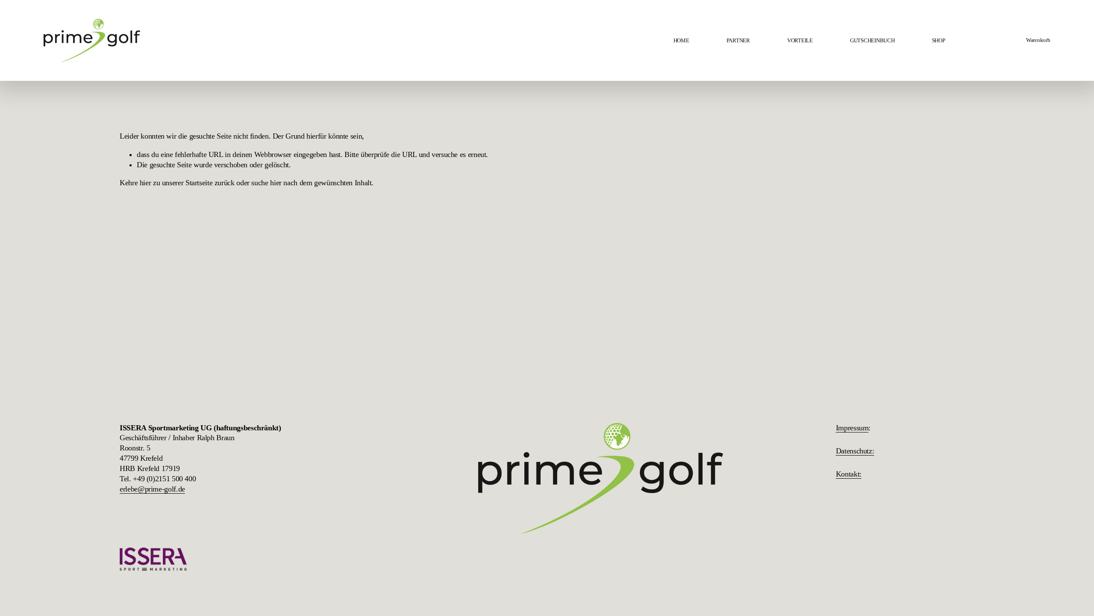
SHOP (938, 40)
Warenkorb (1038, 40)
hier (145, 182)
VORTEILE (800, 40)
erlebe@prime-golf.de (152, 489)
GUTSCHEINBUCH (872, 40)
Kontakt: (849, 474)
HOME (681, 40)
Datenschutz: (855, 451)
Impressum (852, 428)
